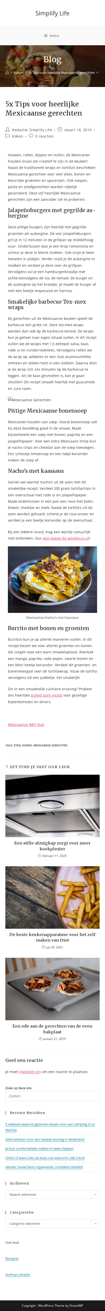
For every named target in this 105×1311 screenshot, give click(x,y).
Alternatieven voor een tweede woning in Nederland (44, 1139)
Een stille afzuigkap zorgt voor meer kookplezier (52, 845)
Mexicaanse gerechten (50, 745)
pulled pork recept (46, 695)
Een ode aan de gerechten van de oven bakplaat (52, 1029)
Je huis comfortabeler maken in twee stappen (39, 1148)
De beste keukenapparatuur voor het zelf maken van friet (52, 937)
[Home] (7, 72)
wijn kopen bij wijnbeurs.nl (66, 538)
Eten (17, 745)
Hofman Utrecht (17, 1274)
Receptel (11, 1258)
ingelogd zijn (30, 1071)
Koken (17, 136)
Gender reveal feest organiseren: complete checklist (44, 1167)
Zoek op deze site (18, 1088)
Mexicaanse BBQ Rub (26, 724)
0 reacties (44, 136)
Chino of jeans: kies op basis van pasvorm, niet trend (45, 1158)
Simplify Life (52, 13)
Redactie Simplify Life (32, 129)
